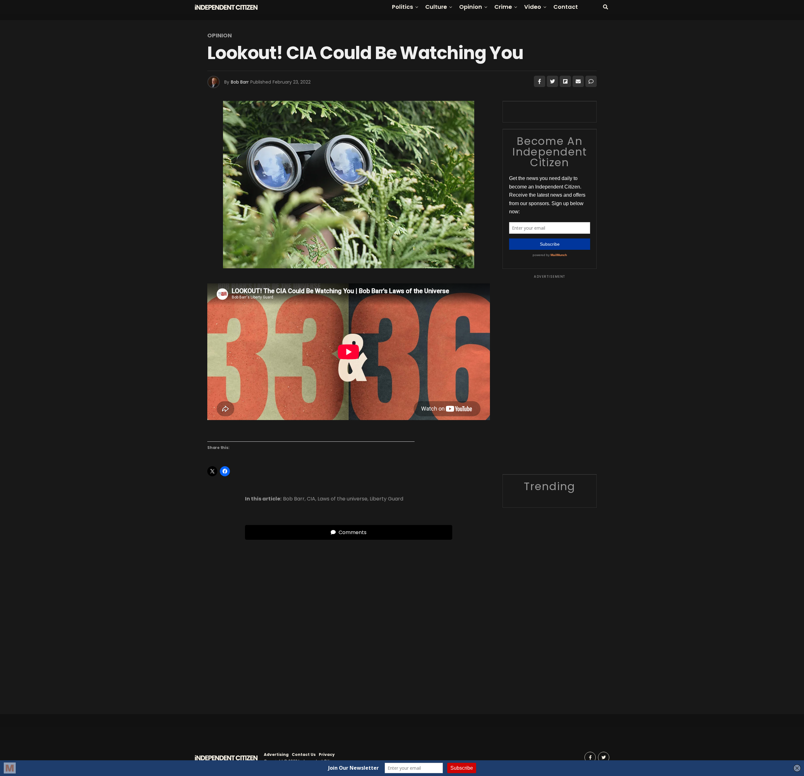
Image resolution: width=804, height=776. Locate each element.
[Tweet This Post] (552, 81)
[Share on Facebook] (539, 81)
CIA (311, 498)
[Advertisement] (550, 373)
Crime (503, 7)
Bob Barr (240, 82)
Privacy (327, 754)
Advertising (276, 754)
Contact (565, 7)
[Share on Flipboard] (565, 81)
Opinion (470, 7)
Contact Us (304, 754)
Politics (402, 7)
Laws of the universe (342, 498)
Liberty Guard (386, 498)
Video (532, 7)
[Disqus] (348, 618)
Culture (436, 7)
